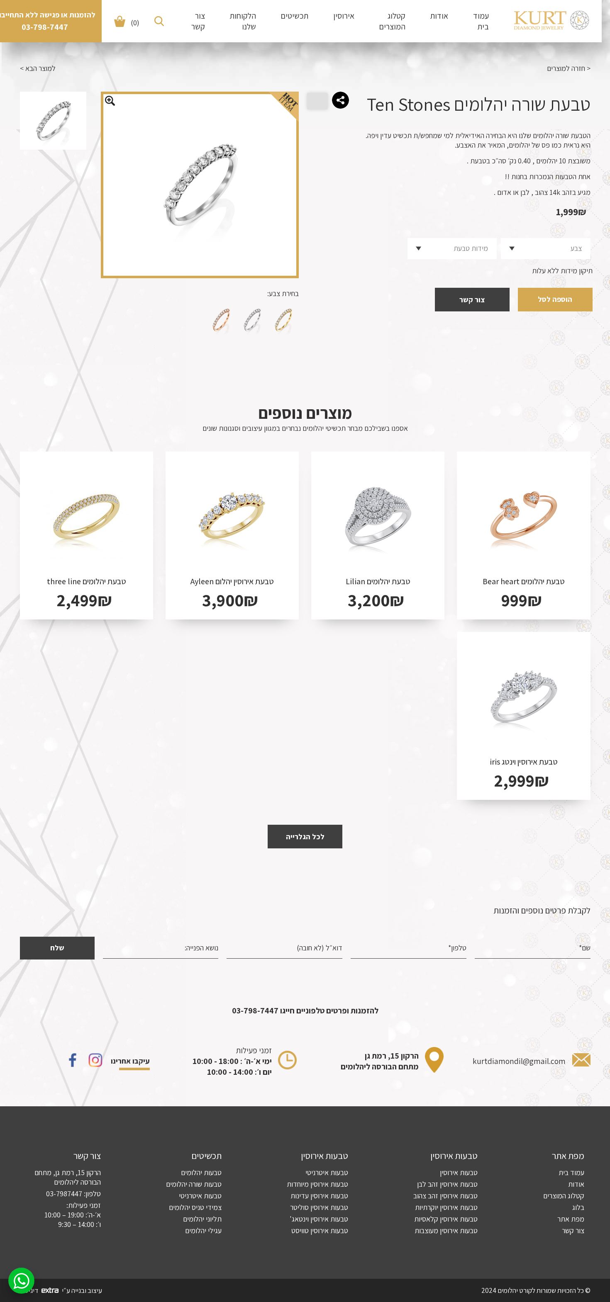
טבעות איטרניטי (326, 1172)
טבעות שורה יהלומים (194, 1184)
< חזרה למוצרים (568, 68)
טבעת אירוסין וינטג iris (524, 761)
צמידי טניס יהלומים (195, 1207)
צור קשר (198, 21)
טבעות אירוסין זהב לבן (447, 1184)
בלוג (578, 1207)
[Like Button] (317, 101)
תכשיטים (294, 15)
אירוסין (343, 15)
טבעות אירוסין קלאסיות (446, 1219)
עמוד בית (481, 21)
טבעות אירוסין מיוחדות (317, 1184)
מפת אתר (570, 1219)
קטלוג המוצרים (392, 21)
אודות (439, 15)
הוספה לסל (555, 299)
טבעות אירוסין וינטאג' (319, 1219)
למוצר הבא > (38, 68)
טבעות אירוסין (459, 1172)
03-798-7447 (45, 27)
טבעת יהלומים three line (86, 581)
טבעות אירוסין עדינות (319, 1195)
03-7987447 (64, 1193)
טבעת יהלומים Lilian (378, 581)
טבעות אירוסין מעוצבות (446, 1230)
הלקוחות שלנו (243, 21)
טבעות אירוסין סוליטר (319, 1207)
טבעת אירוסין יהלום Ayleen (232, 581)
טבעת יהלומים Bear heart (524, 581)
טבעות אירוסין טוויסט (319, 1230)
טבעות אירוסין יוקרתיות (446, 1207)
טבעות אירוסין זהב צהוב (445, 1195)
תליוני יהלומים (202, 1219)
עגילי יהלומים (203, 1230)
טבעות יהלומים (201, 1172)
